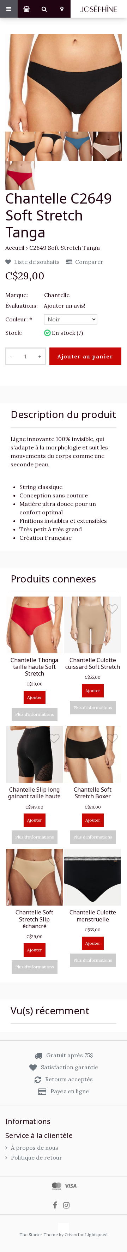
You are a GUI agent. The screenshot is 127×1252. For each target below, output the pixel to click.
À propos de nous (34, 1147)
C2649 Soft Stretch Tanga (64, 247)
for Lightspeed (93, 1234)
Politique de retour (36, 1157)
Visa (70, 1186)
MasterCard (56, 1186)
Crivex (71, 1234)
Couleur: (18, 319)
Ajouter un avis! (64, 305)
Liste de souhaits (36, 261)
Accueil (14, 247)
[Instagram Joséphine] (68, 1204)
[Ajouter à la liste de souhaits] (54, 610)
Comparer (88, 261)
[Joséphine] (99, 9)
